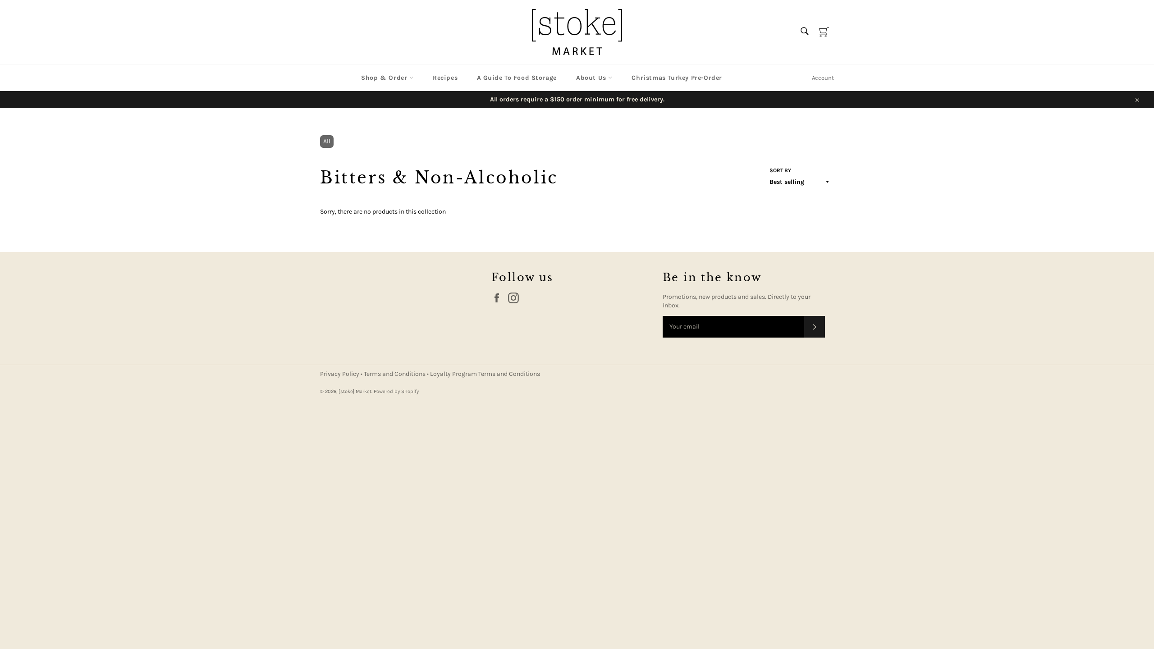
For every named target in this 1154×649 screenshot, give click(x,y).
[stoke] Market (355, 391)
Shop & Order (385, 78)
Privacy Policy (340, 374)
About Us (592, 78)
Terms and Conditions (395, 374)
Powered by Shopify (396, 391)
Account (823, 77)
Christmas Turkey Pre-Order (677, 78)
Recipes (445, 78)
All (326, 141)
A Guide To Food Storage (517, 78)
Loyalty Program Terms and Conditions (485, 374)
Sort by (780, 170)
